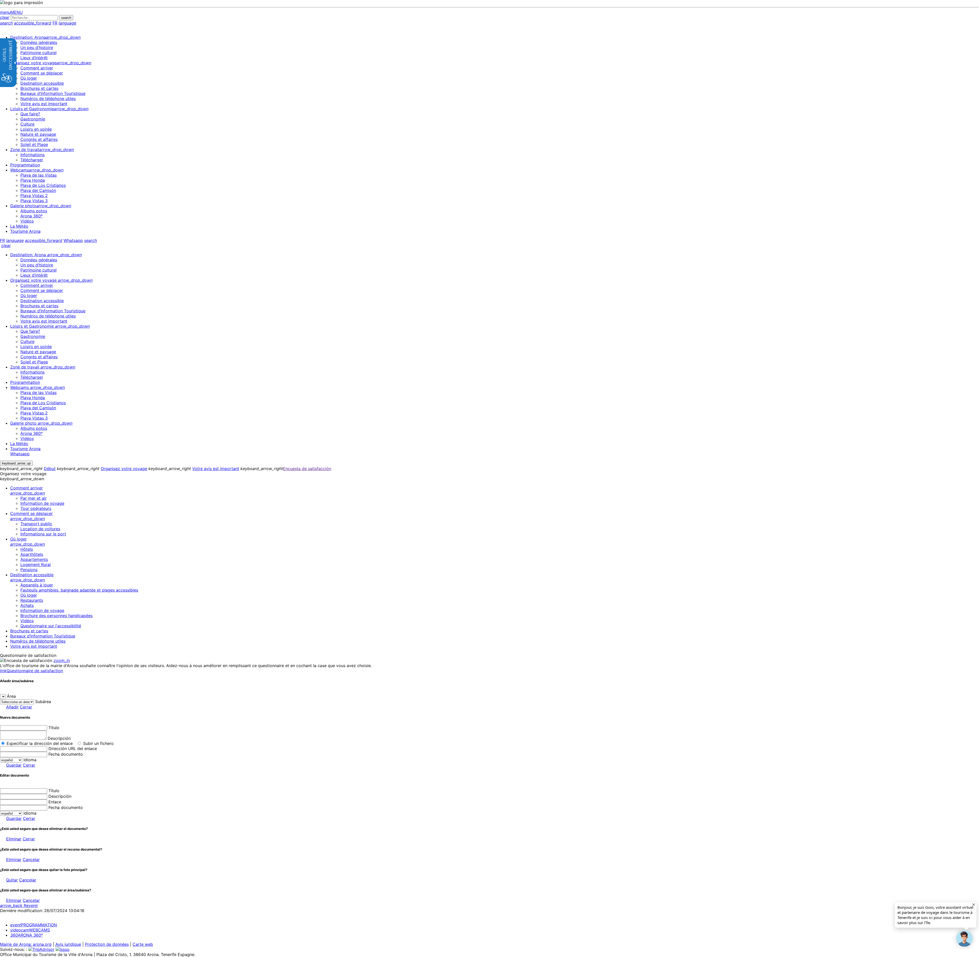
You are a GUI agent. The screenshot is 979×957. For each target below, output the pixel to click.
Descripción (59, 738)
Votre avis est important (215, 468)
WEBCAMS (30, 930)
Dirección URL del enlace (72, 748)
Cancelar (31, 859)
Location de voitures (40, 528)
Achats (27, 605)
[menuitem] (45, 37)
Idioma (29, 759)
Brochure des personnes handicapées (56, 615)
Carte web (143, 944)
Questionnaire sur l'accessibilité (50, 625)
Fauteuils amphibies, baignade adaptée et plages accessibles (79, 590)
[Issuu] (62, 949)
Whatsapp (73, 240)
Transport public (36, 523)
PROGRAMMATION (33, 924)
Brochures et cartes (29, 630)
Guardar (14, 765)
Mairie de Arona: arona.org (25, 944)
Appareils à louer (36, 584)
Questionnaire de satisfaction (31, 670)
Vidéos (27, 620)
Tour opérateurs (35, 508)
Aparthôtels (31, 554)
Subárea (43, 701)
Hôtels (26, 549)
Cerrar (26, 706)
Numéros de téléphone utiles (38, 641)
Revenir (19, 905)
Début (50, 468)
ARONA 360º (26, 935)
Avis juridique (68, 944)
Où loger (27, 541)
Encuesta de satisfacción (307, 468)
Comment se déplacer (31, 516)
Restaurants (31, 600)
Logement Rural (35, 564)
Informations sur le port (43, 533)
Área (11, 696)
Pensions (28, 569)
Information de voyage (42, 503)
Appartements (34, 559)
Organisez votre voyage (124, 468)
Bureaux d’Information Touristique (42, 636)
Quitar (12, 879)
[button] (964, 938)
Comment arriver (27, 490)
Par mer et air (33, 498)
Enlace (54, 801)
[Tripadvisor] (41, 949)
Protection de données (107, 944)
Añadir (12, 706)
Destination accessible (32, 577)
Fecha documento (65, 754)
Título (53, 727)
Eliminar (13, 838)
